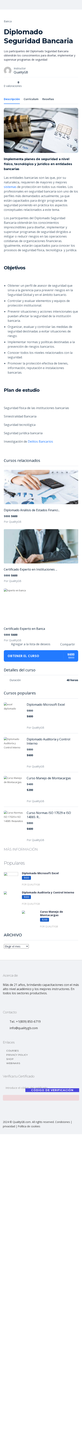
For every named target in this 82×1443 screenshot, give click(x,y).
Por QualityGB (12, 521)
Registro (21, 1436)
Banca (8, 21)
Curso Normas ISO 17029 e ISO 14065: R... (49, 815)
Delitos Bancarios (40, 441)
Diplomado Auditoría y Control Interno (48, 741)
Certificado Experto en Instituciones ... (30, 569)
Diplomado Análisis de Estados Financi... (32, 510)
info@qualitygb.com (24, 1028)
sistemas (10, 187)
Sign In (31, 1436)
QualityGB (21, 72)
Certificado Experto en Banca (24, 629)
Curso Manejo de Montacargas (49, 778)
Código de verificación (52, 1090)
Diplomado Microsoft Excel (46, 704)
